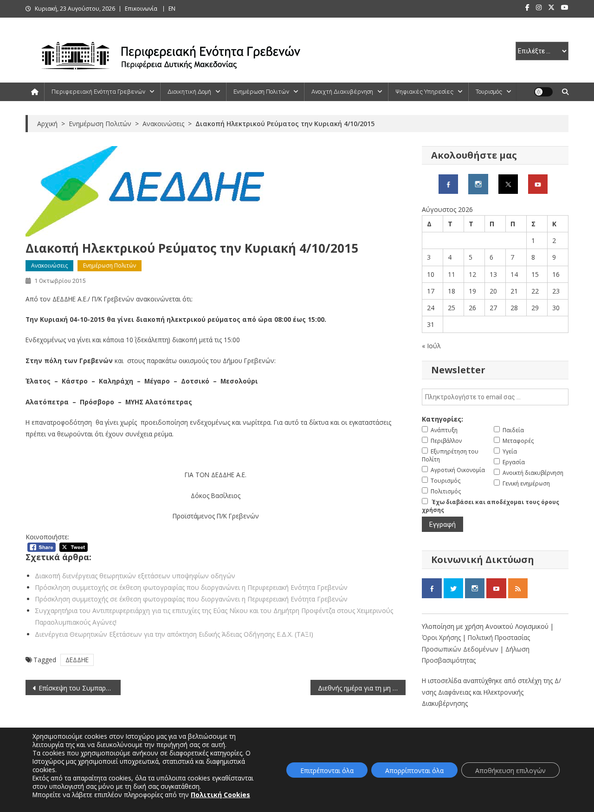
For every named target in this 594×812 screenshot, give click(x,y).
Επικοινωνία (141, 9)
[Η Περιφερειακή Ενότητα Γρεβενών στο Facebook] (448, 183)
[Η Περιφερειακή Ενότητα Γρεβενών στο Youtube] (538, 183)
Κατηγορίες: (442, 419)
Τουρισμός (489, 91)
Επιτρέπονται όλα (327, 770)
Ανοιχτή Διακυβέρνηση (342, 91)
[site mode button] (543, 91)
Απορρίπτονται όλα (414, 770)
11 (451, 274)
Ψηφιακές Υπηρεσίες (424, 91)
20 (493, 291)
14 (514, 274)
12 (472, 274)
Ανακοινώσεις (49, 265)
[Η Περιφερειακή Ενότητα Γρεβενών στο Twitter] (508, 183)
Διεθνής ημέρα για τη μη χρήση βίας (362, 688)
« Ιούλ (431, 345)
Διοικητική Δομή (189, 91)
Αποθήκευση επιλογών (510, 770)
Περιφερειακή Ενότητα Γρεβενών (98, 91)
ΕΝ (171, 9)
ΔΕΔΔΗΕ (77, 659)
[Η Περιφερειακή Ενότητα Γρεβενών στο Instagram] (478, 183)
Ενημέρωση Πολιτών (261, 91)
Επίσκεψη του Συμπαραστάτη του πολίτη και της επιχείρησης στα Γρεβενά (80, 688)
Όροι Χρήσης (442, 637)
